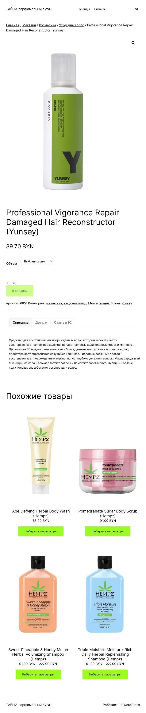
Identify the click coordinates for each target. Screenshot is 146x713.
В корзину (19, 291)
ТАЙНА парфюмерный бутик (29, 9)
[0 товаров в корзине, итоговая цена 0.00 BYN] (136, 9)
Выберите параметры (41, 531)
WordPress (131, 705)
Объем (11, 263)
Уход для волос (71, 25)
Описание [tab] (21, 322)
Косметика (47, 25)
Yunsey (104, 303)
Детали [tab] (41, 322)
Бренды (84, 9)
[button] (133, 42)
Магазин (29, 25)
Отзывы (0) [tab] (63, 322)
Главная (100, 9)
